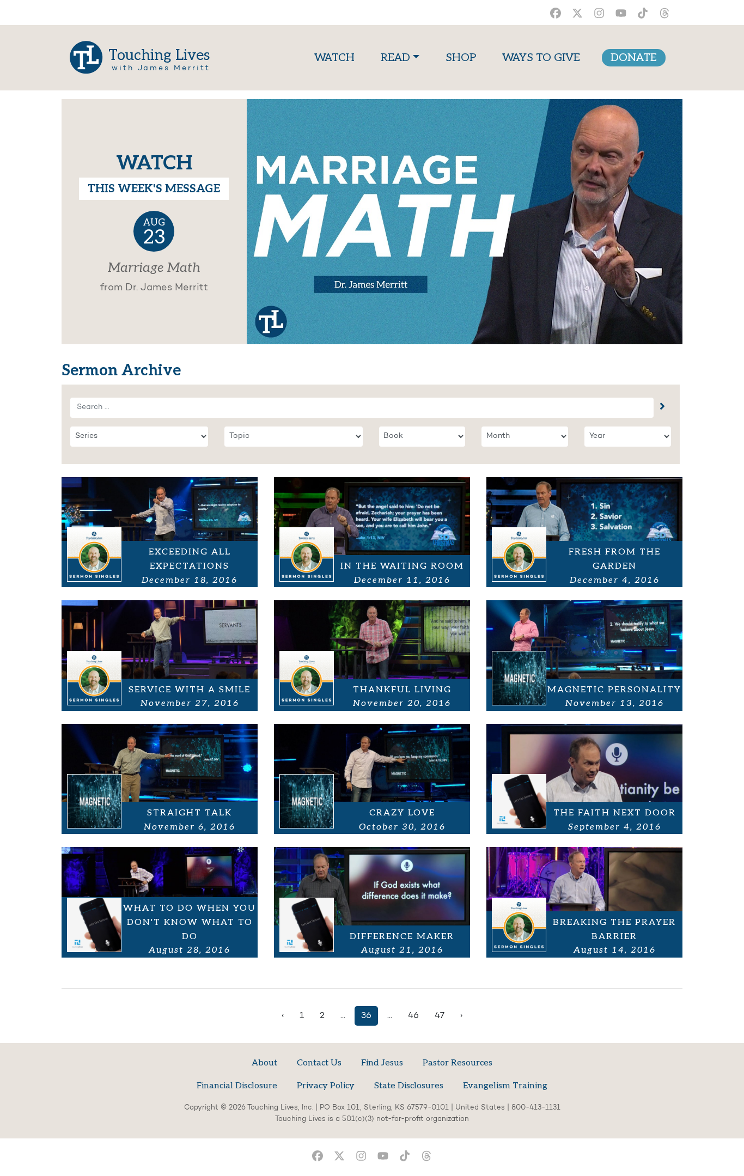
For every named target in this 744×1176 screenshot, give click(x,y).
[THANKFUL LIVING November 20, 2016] (372, 655)
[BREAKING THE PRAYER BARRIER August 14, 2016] (584, 902)
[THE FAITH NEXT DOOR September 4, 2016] (584, 779)
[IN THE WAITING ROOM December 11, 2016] (372, 532)
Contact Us (319, 1063)
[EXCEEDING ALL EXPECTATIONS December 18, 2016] (160, 532)
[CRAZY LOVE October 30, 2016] (372, 779)
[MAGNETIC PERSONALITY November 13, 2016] (584, 655)
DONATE (634, 57)
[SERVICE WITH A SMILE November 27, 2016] (160, 655)
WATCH (336, 57)
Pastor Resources (457, 1063)
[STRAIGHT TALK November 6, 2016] (160, 779)
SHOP (461, 57)
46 (413, 1016)
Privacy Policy (326, 1086)
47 (439, 1016)
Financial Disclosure (237, 1086)
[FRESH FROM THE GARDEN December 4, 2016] (584, 532)
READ (395, 57)
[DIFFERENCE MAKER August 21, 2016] (372, 902)
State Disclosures (408, 1086)
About (264, 1063)
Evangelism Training (505, 1086)
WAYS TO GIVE (541, 57)
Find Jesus (382, 1063)
